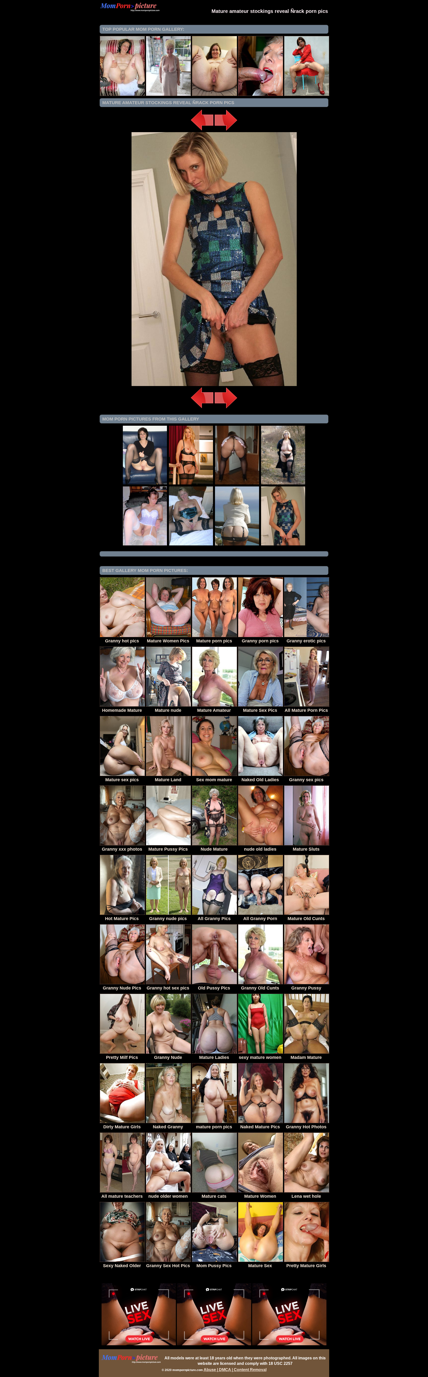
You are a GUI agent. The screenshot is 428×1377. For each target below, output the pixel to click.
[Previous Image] (202, 131)
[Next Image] (226, 131)
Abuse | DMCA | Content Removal (235, 1370)
